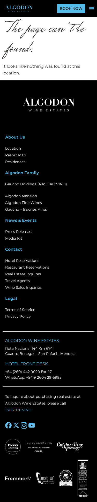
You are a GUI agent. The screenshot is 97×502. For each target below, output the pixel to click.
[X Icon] (16, 425)
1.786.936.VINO (18, 410)
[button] (91, 8)
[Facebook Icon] (8, 425)
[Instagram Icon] (24, 425)
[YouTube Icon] (31, 425)
